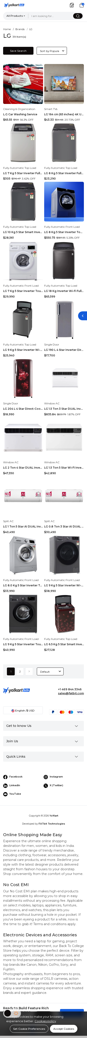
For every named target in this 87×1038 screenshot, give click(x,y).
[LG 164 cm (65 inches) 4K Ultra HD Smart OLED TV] (64, 84)
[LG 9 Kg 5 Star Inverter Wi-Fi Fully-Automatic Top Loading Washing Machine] (23, 319)
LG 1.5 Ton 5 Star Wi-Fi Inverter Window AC (64, 467)
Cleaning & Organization (19, 109)
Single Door (51, 344)
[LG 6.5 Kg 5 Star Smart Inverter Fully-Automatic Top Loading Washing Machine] (64, 614)
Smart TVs (50, 109)
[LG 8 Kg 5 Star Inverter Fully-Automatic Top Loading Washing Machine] (64, 143)
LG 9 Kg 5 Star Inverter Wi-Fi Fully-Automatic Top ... (23, 350)
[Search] (78, 16)
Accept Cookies (63, 1028)
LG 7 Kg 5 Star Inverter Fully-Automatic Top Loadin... (23, 173)
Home (7, 29)
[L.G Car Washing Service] (23, 84)
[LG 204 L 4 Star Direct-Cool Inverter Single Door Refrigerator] (23, 379)
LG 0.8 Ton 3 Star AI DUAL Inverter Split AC (64, 526)
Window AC (52, 403)
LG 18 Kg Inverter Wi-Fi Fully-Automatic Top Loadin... (64, 291)
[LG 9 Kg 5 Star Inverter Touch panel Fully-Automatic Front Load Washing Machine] (23, 614)
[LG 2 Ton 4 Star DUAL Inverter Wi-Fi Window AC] (23, 437)
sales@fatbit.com (71, 693)
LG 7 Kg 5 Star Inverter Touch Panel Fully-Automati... (23, 291)
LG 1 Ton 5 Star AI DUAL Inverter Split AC (23, 526)
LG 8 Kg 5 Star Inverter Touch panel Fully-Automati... (64, 232)
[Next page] (29, 671)
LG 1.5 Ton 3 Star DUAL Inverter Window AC (64, 408)
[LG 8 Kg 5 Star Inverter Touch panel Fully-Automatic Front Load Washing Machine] (64, 202)
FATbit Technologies (52, 823)
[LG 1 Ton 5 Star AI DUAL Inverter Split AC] (23, 496)
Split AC (8, 521)
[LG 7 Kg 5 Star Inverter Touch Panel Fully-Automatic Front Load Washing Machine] (23, 261)
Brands (20, 29)
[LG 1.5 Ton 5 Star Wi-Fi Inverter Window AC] (64, 437)
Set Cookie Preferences (29, 1028)
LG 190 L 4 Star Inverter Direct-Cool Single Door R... (64, 350)
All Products (14, 15)
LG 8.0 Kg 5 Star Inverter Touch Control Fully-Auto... (23, 585)
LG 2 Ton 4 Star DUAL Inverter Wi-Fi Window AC (23, 467)
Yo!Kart (54, 815)
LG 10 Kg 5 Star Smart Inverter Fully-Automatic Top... (23, 232)
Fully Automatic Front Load (62, 226)
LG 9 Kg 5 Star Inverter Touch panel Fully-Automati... (23, 644)
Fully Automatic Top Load (19, 168)
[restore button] (82, 315)
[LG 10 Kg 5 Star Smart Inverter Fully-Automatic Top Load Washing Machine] (23, 202)
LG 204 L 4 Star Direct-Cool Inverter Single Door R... (23, 408)
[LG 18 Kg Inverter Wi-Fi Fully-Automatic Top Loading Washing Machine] (64, 261)
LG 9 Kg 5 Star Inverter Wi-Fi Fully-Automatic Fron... (64, 585)
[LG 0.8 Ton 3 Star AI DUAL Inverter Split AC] (64, 496)
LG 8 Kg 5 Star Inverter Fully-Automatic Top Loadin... (64, 173)
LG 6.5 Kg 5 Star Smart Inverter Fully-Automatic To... (64, 644)
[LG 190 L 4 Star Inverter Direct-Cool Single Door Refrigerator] (64, 319)
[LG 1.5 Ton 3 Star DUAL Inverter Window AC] (64, 379)
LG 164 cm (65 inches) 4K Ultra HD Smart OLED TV (64, 114)
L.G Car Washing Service (20, 114)
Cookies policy (45, 1021)
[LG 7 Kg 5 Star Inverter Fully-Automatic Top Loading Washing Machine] (23, 143)
